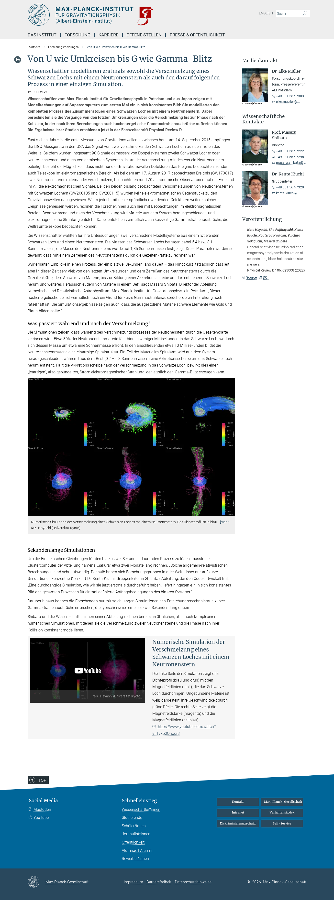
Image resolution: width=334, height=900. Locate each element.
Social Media (43, 800)
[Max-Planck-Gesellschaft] (36, 882)
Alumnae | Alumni (137, 850)
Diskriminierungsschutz (238, 823)
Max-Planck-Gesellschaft (283, 801)
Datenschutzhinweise (193, 882)
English (266, 13)
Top (42, 780)
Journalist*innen (136, 834)
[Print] (17, 59)
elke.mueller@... (288, 102)
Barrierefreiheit (158, 882)
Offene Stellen (144, 35)
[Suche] (305, 13)
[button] (231, 512)
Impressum (133, 882)
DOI (265, 277)
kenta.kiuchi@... (288, 193)
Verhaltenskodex (282, 812)
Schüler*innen (134, 826)
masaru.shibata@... (291, 162)
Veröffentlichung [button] (262, 219)
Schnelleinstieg (139, 800)
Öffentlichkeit (133, 842)
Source (251, 277)
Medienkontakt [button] (260, 61)
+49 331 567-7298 (290, 157)
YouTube (41, 817)
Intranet (238, 812)
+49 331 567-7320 (290, 187)
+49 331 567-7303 (290, 96)
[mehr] (225, 522)
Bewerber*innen (135, 858)
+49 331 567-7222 (290, 151)
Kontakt (238, 801)
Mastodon (42, 809)
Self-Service (282, 823)
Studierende (132, 817)
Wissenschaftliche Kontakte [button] (263, 119)
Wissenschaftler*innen (141, 809)
